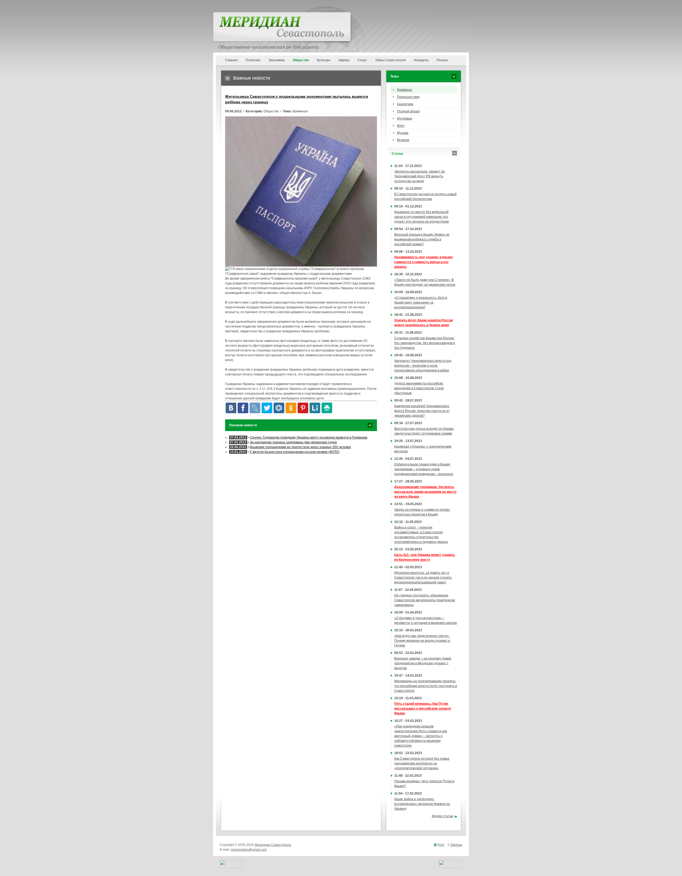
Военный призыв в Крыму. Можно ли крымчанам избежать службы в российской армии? (421, 239)
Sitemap (456, 845)
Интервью (404, 118)
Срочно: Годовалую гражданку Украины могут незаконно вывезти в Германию (308, 437)
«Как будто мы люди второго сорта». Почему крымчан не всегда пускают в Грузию (422, 640)
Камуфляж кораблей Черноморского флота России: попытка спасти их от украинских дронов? (422, 410)
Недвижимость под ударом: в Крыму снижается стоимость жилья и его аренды (423, 262)
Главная (231, 60)
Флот (401, 126)
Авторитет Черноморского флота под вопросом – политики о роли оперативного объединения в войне (422, 365)
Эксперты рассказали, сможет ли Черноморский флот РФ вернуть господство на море (419, 176)
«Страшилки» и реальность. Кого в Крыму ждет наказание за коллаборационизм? (420, 302)
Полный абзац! (408, 111)
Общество (301, 60)
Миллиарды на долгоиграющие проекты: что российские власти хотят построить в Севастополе (425, 686)
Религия (403, 140)
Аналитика (405, 104)
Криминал (404, 90)
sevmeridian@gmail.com (249, 850)
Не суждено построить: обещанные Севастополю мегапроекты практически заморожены (424, 600)
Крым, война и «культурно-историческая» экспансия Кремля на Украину (422, 803)
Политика (253, 60)
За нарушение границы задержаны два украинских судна (293, 442)
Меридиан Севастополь (273, 845)
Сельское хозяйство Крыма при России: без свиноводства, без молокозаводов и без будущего (424, 343)
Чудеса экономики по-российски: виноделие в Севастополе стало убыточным (419, 388)
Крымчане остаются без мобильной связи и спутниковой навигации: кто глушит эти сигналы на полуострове (421, 216)
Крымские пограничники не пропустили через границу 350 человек (300, 447)
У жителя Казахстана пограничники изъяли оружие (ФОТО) (294, 452)
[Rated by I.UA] (231, 867)
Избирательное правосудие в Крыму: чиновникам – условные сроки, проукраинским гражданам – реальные (423, 469)
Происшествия (408, 97)
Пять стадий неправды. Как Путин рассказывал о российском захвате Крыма (422, 708)
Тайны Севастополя (390, 60)
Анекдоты (421, 60)
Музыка (402, 133)
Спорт (362, 60)
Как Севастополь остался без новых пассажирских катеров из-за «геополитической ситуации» (421, 763)
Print (440, 845)
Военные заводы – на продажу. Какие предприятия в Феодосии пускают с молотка (422, 663)
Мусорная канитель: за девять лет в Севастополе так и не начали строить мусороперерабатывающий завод (423, 577)
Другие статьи (442, 816)
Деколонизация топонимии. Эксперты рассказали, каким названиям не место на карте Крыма (425, 491)
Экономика (276, 60)
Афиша (344, 60)
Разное (442, 60)
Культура (323, 60)
